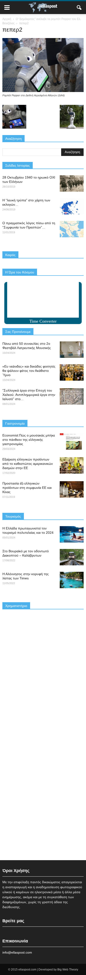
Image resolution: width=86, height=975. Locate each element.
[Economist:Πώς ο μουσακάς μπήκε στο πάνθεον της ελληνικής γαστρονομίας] (72, 441)
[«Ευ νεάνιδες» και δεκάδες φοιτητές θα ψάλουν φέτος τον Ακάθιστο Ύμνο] (72, 372)
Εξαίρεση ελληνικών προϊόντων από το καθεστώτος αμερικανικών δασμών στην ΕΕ (27, 463)
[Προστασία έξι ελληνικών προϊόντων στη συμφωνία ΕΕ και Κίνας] (72, 489)
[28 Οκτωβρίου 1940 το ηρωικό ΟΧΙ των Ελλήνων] (72, 183)
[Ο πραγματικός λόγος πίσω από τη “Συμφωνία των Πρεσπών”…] (72, 229)
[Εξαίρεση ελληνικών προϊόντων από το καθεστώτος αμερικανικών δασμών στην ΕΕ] (72, 465)
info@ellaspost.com (17, 952)
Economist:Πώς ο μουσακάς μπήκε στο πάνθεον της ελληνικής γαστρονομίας (28, 439)
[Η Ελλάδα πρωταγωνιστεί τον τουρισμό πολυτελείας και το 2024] (72, 534)
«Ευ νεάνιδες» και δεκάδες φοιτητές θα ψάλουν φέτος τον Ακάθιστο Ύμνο (28, 370)
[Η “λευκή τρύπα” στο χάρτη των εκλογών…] (72, 206)
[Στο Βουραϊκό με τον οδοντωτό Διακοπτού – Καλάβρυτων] (72, 557)
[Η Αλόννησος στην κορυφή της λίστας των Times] (72, 580)
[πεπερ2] (43, 91)
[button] (79, 7)
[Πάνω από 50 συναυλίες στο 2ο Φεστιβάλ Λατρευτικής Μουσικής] (72, 349)
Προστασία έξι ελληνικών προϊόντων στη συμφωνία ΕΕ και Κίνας (27, 487)
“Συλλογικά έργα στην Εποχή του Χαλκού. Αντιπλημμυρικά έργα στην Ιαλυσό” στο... (28, 394)
